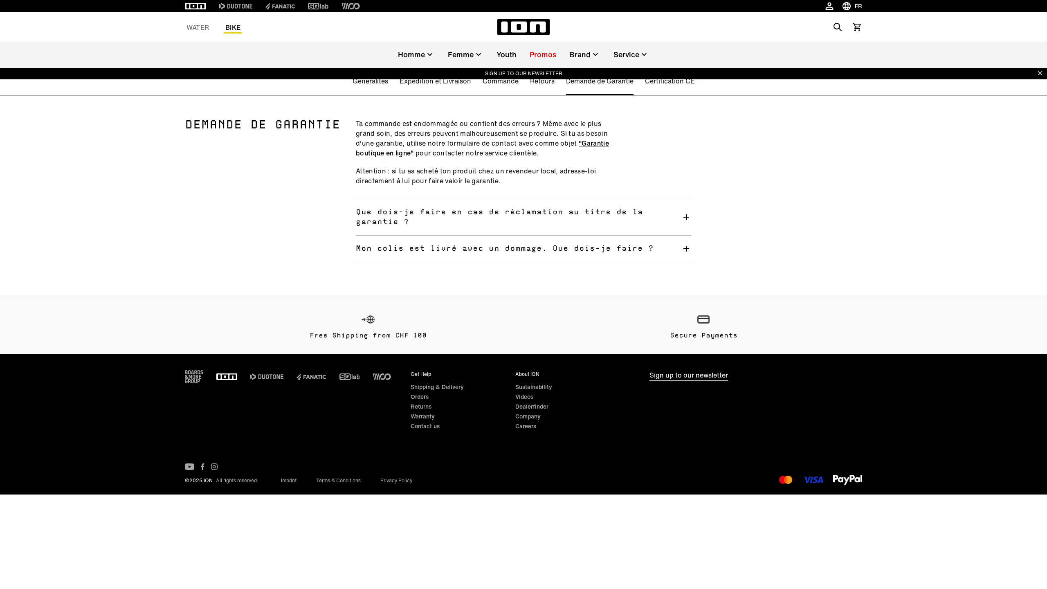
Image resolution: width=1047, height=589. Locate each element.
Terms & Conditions (338, 480)
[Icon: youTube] (189, 466)
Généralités (370, 81)
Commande (501, 81)
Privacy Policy (396, 480)
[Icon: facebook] (202, 466)
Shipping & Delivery (437, 386)
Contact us (425, 426)
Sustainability (533, 386)
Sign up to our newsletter (688, 375)
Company (528, 416)
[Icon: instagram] (214, 466)
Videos (524, 396)
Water (197, 27)
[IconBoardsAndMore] (194, 376)
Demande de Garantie (600, 81)
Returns (421, 406)
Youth (507, 54)
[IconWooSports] (351, 6)
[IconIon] (195, 6)
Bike (232, 27)
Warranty (423, 416)
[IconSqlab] (318, 6)
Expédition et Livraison (435, 81)
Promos (543, 54)
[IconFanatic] (280, 6)
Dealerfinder (531, 406)
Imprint (289, 480)
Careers (525, 426)
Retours (542, 81)
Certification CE (670, 81)
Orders (420, 396)
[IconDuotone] (235, 6)
